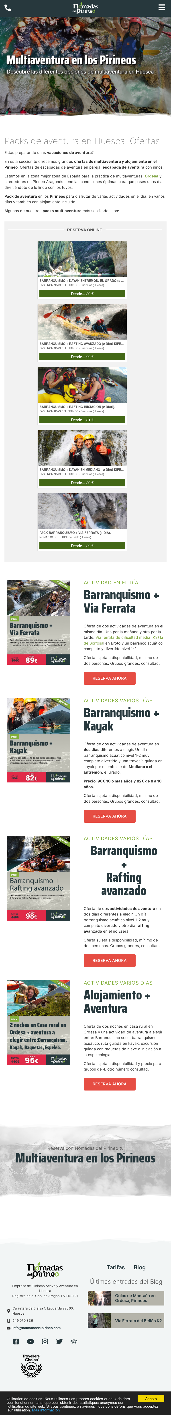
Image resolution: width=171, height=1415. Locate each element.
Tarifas (115, 1267)
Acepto (151, 1398)
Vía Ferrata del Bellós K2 (138, 1320)
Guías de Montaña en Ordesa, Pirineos (135, 1298)
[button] (162, 8)
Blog (140, 1267)
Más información (46, 1410)
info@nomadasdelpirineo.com (36, 1328)
